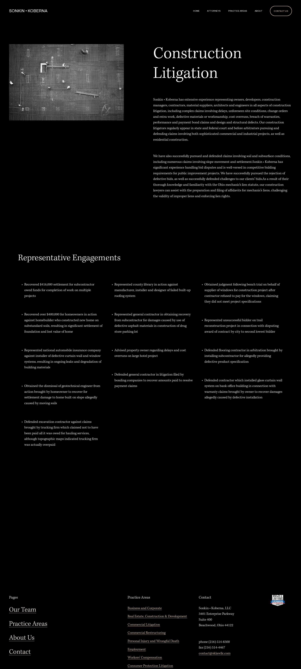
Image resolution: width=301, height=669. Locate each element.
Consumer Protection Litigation (150, 666)
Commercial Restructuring (147, 632)
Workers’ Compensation (145, 657)
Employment (137, 649)
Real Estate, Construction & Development (157, 616)
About (258, 11)
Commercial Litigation (144, 624)
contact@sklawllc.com (214, 653)
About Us (21, 637)
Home (196, 11)
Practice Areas (237, 11)
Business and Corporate (145, 608)
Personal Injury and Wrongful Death (153, 641)
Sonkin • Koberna (28, 11)
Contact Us (281, 11)
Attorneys (214, 11)
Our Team (22, 609)
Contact (20, 652)
